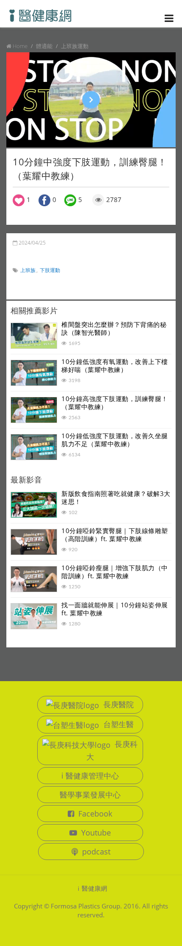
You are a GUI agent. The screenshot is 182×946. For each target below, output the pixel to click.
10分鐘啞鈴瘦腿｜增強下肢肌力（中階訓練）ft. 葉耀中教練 (114, 571)
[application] (91, 99)
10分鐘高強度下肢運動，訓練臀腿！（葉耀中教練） (114, 402)
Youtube (96, 832)
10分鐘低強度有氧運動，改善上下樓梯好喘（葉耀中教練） (114, 365)
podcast (96, 851)
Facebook (95, 814)
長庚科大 (112, 750)
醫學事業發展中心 (90, 795)
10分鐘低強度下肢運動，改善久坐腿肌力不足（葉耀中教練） (114, 439)
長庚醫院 (118, 704)
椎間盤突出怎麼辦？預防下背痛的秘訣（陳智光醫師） (113, 328)
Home (20, 46)
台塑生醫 (118, 724)
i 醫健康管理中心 (90, 776)
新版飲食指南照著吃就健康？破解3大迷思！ (116, 497)
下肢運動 (50, 270)
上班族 (28, 270)
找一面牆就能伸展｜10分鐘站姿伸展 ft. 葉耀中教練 (117, 609)
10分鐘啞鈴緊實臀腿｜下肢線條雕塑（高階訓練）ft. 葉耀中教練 (114, 534)
